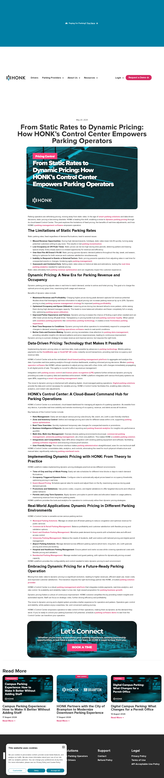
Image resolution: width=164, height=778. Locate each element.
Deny (36, 770)
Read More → (9, 720)
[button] (63, 747)
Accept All (55, 770)
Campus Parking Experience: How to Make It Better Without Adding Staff (26, 709)
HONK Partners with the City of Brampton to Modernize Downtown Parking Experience (81, 709)
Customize (17, 770)
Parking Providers (51, 77)
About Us (73, 77)
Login (118, 77)
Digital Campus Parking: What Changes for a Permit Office (133, 708)
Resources (89, 77)
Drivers (34, 77)
